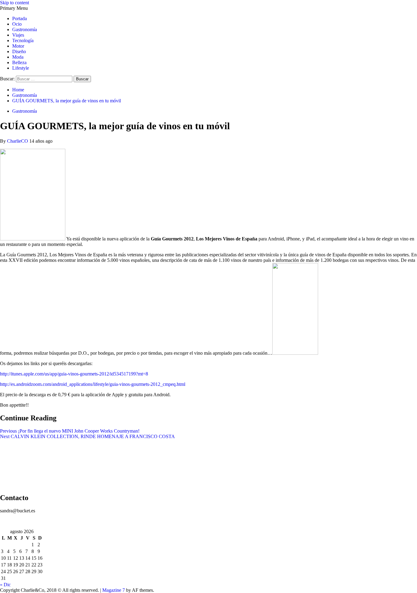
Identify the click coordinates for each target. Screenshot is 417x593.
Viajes (18, 35)
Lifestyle (20, 68)
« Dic (5, 584)
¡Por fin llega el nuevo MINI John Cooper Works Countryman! (70, 431)
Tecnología (23, 40)
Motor (18, 46)
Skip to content (14, 2)
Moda (18, 57)
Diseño (19, 51)
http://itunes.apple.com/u (23, 373)
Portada (19, 18)
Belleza (19, 62)
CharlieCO (18, 141)
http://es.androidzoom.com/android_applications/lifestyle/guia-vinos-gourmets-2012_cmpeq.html (92, 384)
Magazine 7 (113, 590)
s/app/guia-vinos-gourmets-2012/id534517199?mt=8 (97, 373)
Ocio (17, 24)
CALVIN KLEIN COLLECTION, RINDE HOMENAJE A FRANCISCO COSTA (87, 436)
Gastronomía (24, 29)
